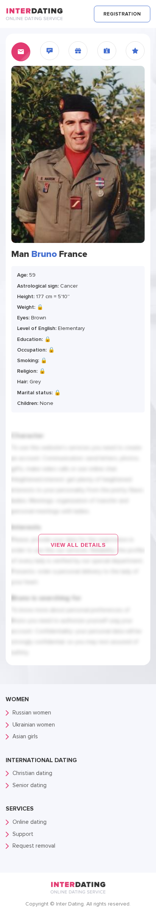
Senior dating (29, 785)
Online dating (29, 822)
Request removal (33, 845)
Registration (122, 14)
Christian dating (32, 773)
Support (22, 834)
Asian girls (25, 736)
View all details (78, 545)
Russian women (31, 712)
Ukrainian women (33, 724)
